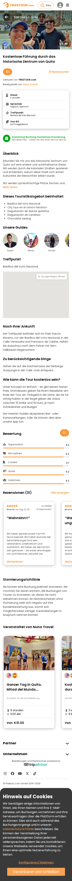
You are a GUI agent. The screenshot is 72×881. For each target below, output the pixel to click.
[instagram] (5, 773)
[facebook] (12, 773)
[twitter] (27, 773)
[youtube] (20, 773)
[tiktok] (34, 773)
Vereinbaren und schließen (36, 871)
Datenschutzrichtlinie (18, 829)
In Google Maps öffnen (51, 276)
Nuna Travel (30, 84)
